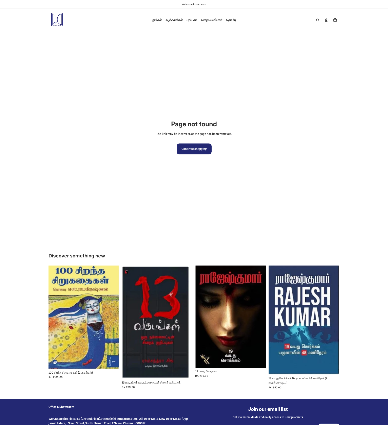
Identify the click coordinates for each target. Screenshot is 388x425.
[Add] (113, 362)
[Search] (317, 20)
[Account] (326, 20)
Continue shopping (194, 149)
